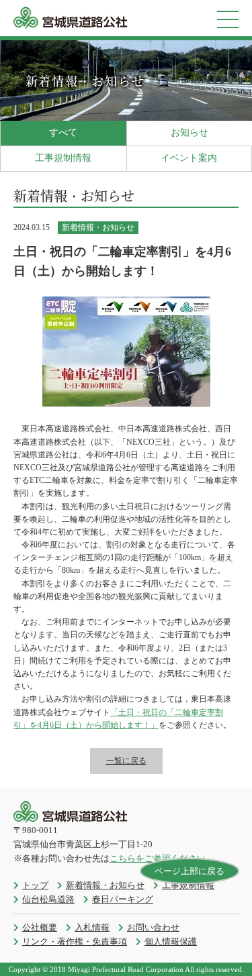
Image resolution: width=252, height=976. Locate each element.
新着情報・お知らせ (105, 885)
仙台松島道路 (48, 899)
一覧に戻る (126, 760)
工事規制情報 (63, 158)
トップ (35, 885)
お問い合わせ (153, 927)
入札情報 (92, 927)
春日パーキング (122, 899)
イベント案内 (189, 158)
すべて (63, 132)
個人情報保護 (170, 941)
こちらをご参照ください (158, 858)
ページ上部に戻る (189, 871)
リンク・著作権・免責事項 (74, 941)
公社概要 (39, 927)
